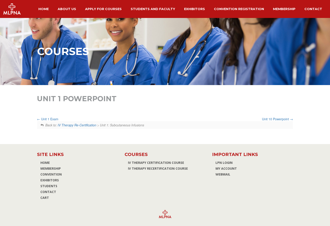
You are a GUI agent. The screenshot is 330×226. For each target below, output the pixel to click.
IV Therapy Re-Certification (77, 125)
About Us (67, 9)
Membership (284, 9)
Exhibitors (194, 9)
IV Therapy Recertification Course (158, 168)
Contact (313, 9)
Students (48, 186)
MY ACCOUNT (226, 168)
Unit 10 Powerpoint (276, 119)
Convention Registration (239, 9)
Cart (44, 197)
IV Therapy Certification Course (156, 162)
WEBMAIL (223, 174)
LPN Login (224, 162)
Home (43, 9)
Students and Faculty (153, 9)
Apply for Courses (103, 9)
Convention (51, 174)
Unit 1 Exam (49, 119)
